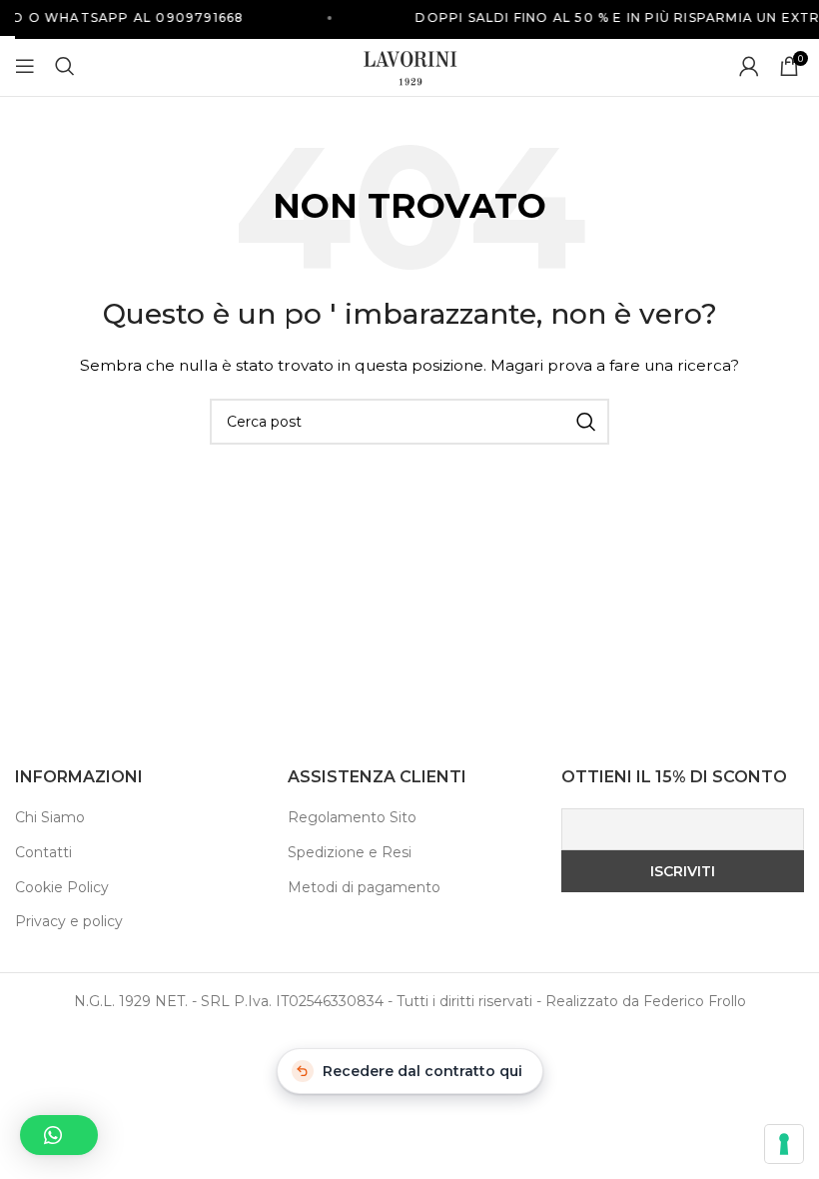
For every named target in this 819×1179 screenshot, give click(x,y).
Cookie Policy (62, 887)
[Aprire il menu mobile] (25, 66)
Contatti (43, 852)
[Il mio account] (749, 66)
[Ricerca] (65, 66)
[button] (59, 1135)
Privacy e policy (69, 921)
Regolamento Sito (352, 817)
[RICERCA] (586, 422)
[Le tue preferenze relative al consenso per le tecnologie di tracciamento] (784, 1144)
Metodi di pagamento (364, 887)
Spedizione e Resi (349, 852)
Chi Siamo (50, 817)
